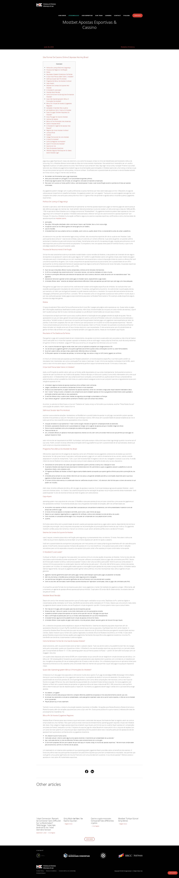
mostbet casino (61, 218)
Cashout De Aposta (52, 119)
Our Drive (62, 15)
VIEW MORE (89, 839)
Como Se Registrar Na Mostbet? (55, 141)
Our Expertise (87, 15)
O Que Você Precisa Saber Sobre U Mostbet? (59, 76)
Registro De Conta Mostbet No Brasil (57, 130)
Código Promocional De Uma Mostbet (57, 137)
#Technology (74, 15)
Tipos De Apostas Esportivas (54, 148)
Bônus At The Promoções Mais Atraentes (58, 121)
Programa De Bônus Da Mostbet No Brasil (58, 81)
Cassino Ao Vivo (51, 146)
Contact (117, 15)
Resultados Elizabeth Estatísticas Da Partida (59, 74)
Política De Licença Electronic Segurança (58, 67)
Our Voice (137, 15)
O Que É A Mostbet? (52, 139)
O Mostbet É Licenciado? (53, 90)
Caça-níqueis (50, 83)
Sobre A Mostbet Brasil (53, 123)
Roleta (48, 72)
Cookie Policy (40, 871)
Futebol (48, 135)
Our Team (98, 15)
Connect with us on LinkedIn (66, 871)
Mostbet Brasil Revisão (53, 92)
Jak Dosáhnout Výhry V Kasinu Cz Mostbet (58, 110)
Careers (108, 15)
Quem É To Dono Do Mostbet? (55, 144)
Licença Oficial (50, 132)
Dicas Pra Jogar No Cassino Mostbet (57, 117)
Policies (126, 15)
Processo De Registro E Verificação (56, 70)
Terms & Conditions (51, 871)
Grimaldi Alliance (40, 873)
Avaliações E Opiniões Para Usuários (57, 108)
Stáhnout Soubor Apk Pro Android (56, 79)
